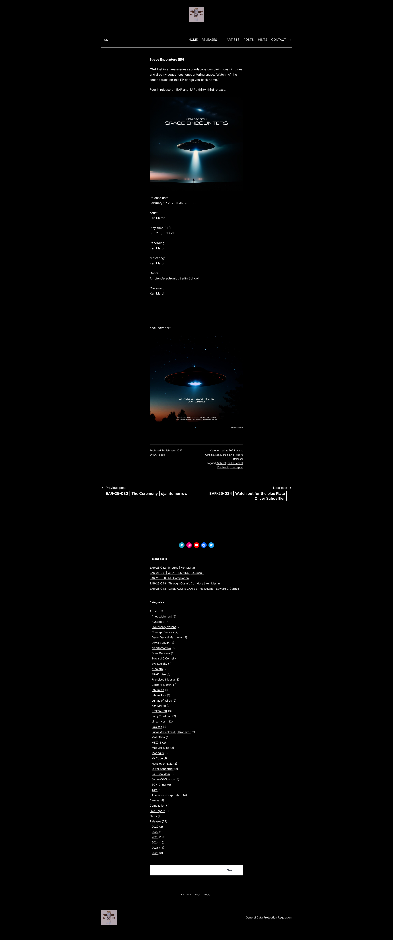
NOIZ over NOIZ (162, 763)
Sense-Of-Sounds (163, 779)
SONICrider (159, 784)
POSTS (248, 40)
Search (232, 870)
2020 (155, 826)
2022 (155, 831)
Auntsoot (158, 621)
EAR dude (159, 454)
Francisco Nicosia (163, 679)
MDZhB (156, 742)
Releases (238, 458)
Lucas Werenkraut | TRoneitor (171, 732)
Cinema (209, 454)
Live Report (236, 454)
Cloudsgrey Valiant (164, 627)
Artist (239, 450)
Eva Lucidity (159, 663)
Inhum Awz (159, 695)
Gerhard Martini (162, 684)
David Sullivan (161, 642)
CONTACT (278, 40)
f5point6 (157, 669)
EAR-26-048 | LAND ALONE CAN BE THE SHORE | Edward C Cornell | (195, 588)
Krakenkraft (159, 711)
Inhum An (158, 690)
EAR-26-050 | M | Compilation (169, 578)
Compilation (157, 805)
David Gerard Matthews (167, 637)
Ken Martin (157, 218)
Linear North (160, 721)
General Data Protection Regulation (269, 917)
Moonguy (158, 753)
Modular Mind (160, 747)
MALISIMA (158, 737)
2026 (155, 853)
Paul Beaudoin (161, 774)
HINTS (262, 40)
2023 (155, 837)
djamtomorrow (161, 648)
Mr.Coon (157, 758)
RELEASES (209, 40)
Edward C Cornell (163, 658)
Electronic (223, 467)
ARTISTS (233, 40)
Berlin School (235, 463)
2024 (155, 842)
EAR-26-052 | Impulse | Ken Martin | (173, 567)
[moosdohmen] (162, 616)
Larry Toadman (161, 716)
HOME (193, 40)
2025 (232, 450)
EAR (104, 40)
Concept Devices (163, 632)
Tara (155, 790)
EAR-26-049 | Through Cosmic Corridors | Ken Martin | (186, 583)
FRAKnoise (159, 674)
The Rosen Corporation (167, 795)
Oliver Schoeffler (162, 768)
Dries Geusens (161, 653)
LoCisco (157, 726)
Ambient (221, 463)
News (153, 816)
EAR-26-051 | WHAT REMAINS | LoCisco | (177, 572)
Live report (236, 467)
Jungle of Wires (162, 700)
